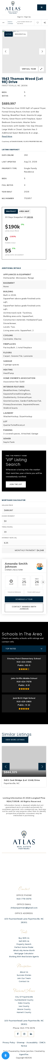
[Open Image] (24, 51)
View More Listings (15, 739)
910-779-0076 (24, 899)
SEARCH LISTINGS (10, 22)
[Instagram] (24, 1034)
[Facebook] (17, 1034)
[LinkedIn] (30, 1034)
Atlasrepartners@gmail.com (24, 907)
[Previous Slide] (6, 51)
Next (43, 582)
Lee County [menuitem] (24, 1006)
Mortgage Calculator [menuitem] (24, 953)
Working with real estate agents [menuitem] (24, 956)
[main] (24, 422)
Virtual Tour (29, 69)
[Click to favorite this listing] (37, 23)
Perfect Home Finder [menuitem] (24, 947)
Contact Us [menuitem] (24, 981)
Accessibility (32, 1042)
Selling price (7, 505)
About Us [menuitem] (24, 972)
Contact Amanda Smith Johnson (24, 607)
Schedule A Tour (24, 599)
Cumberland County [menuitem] (24, 1000)
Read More (7, 136)
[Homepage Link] (13, 7)
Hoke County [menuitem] (24, 1003)
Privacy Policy (9, 1042)
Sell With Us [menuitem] (24, 941)
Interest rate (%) (9, 538)
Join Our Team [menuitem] (24, 978)
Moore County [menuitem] (24, 1009)
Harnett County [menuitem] (24, 1012)
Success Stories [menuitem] (24, 975)
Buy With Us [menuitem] (24, 938)
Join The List (15, 484)
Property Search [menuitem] (24, 944)
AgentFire (23, 1054)
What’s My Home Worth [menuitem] (24, 950)
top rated (11, 648)
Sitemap (21, 1042)
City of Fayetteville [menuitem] (24, 997)
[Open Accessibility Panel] (5, 1055)
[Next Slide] (42, 51)
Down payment (8, 516)
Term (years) (7, 527)
